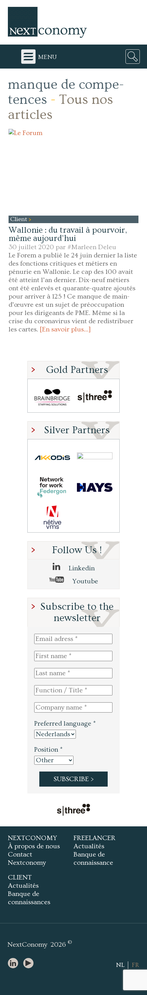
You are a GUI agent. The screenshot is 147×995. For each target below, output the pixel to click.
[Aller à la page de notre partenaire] (73, 810)
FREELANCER (95, 838)
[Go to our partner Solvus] (95, 458)
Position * (48, 749)
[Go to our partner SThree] (95, 397)
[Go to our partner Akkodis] (52, 458)
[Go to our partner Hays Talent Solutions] (95, 487)
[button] (73, 172)
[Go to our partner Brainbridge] (52, 397)
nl (120, 965)
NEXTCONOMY (32, 838)
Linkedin (81, 568)
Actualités (89, 846)
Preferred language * (65, 723)
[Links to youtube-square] (30, 963)
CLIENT (20, 877)
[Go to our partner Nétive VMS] (52, 517)
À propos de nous (34, 846)
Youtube (84, 581)
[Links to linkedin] (15, 963)
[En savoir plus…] (65, 329)
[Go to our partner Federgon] (52, 487)
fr (135, 965)
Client (19, 219)
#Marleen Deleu (91, 247)
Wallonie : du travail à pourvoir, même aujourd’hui (68, 234)
